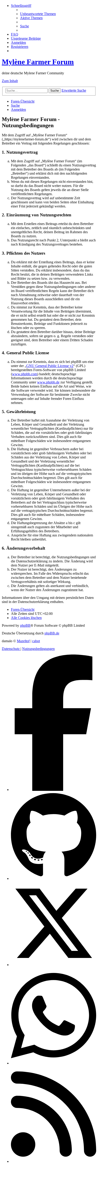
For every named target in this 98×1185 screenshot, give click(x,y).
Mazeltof (23, 641)
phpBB (25, 625)
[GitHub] (53, 878)
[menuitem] (38, 14)
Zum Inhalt (10, 81)
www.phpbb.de (48, 382)
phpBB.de (51, 633)
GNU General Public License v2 (49, 366)
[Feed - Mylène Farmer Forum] (53, 1161)
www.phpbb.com (24, 374)
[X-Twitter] (53, 965)
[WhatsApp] (53, 1063)
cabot (36, 641)
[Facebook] (53, 790)
